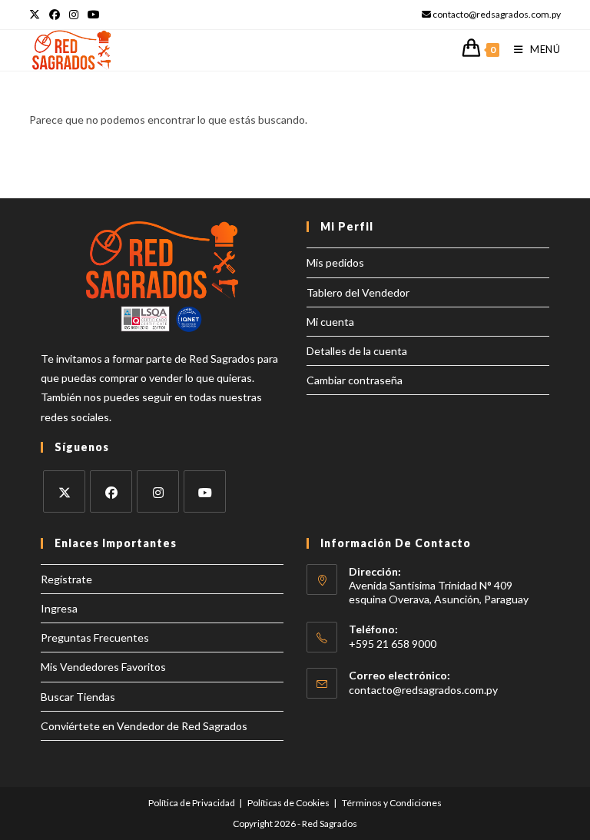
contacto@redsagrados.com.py (423, 689)
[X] (64, 491)
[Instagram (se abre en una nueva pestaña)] (74, 14)
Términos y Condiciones (392, 802)
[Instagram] (158, 491)
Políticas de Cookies (288, 802)
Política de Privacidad (191, 802)
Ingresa (59, 608)
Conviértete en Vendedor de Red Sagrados (144, 725)
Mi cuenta (330, 321)
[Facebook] (111, 491)
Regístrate (66, 579)
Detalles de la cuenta (357, 350)
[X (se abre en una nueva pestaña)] (37, 14)
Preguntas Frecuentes (95, 637)
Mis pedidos (335, 262)
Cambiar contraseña (355, 380)
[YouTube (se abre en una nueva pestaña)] (93, 14)
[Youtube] (205, 491)
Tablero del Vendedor (358, 292)
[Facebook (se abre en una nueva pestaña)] (55, 14)
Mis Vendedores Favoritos (103, 666)
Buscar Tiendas (78, 696)
